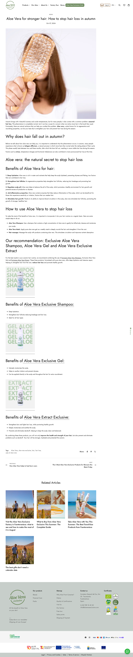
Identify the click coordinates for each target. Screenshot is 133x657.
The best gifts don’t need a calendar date (17, 569)
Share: (82, 451)
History (59, 598)
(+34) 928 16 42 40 (87, 605)
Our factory (60, 608)
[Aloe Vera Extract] (20, 409)
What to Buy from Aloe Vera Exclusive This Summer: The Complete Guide (49, 524)
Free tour (59, 611)
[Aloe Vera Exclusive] (10, 5)
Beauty (35, 595)
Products (25, 5)
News (51, 14)
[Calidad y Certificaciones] (114, 604)
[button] (128, 5)
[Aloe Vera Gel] (20, 353)
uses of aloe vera (11, 453)
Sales (64, 655)
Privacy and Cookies (53, 655)
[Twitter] (95, 451)
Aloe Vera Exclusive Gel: (43, 360)
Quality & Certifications (64, 601)
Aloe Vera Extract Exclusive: (46, 417)
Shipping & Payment (63, 618)
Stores (62, 5)
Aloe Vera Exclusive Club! (74, 5)
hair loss (38, 450)
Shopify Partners (86, 655)
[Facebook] (87, 451)
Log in (107, 5)
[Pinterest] (91, 451)
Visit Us (59, 604)
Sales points (60, 614)
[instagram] (89, 637)
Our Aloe (34, 5)
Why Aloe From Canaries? (65, 595)
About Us (44, 5)
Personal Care (37, 598)
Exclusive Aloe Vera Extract (20, 260)
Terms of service (74, 655)
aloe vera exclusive (25, 450)
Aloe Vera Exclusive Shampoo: (49, 304)
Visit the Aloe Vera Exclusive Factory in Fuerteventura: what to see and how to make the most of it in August (20, 525)
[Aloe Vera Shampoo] (20, 297)
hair (33, 450)
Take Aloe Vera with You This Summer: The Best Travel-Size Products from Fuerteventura (80, 524)
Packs (35, 601)
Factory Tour (54, 5)
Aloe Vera (14, 450)
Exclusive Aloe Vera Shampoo (71, 258)
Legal (43, 655)
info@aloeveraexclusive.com (89, 607)
